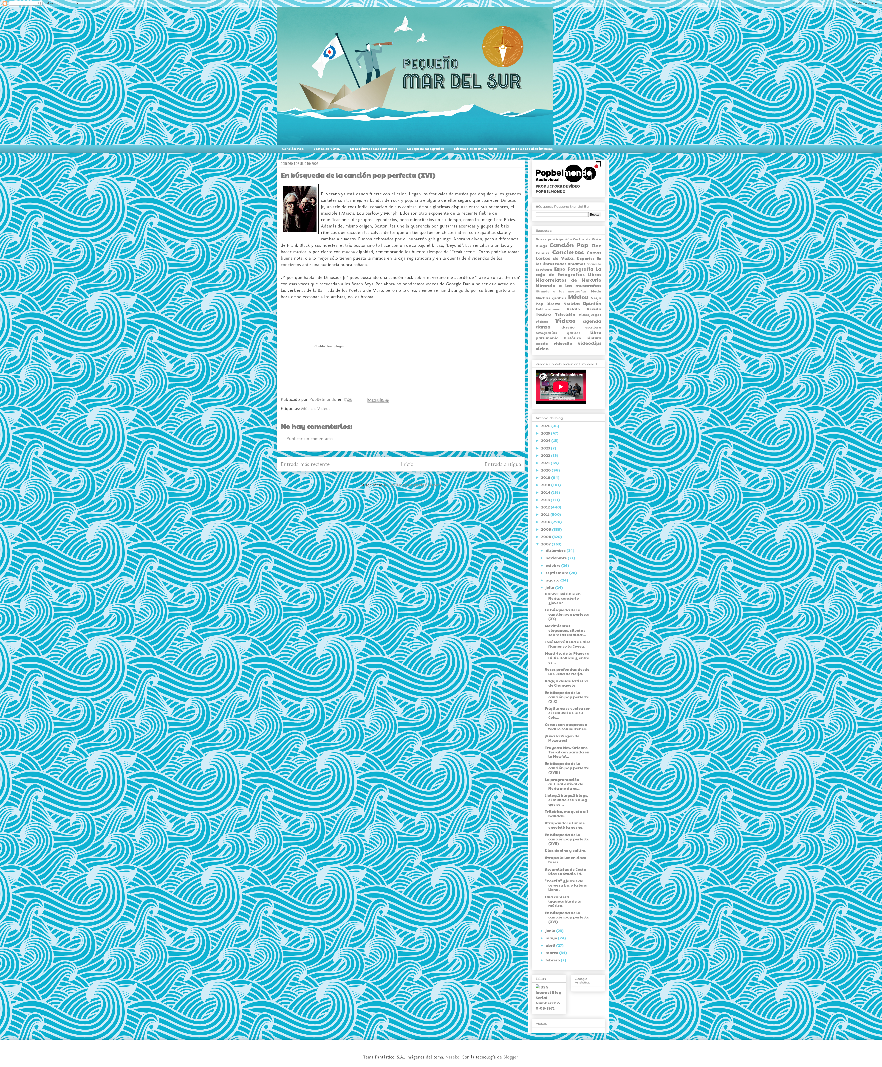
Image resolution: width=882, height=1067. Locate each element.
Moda (596, 291)
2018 (546, 484)
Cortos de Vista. (327, 148)
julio (550, 587)
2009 (546, 529)
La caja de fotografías (425, 148)
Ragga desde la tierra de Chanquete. (566, 683)
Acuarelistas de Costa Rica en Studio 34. (565, 871)
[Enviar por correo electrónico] (369, 400)
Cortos (594, 253)
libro (595, 332)
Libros (594, 274)
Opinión (592, 303)
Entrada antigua (503, 464)
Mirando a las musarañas (475, 148)
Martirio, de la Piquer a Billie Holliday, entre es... (567, 658)
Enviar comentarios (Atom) (414, 485)
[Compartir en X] (378, 400)
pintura (593, 337)
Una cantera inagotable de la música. (563, 901)
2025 (546, 433)
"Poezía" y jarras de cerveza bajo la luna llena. (566, 885)
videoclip (563, 343)
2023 (546, 448)
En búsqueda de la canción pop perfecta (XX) (567, 614)
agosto (553, 580)
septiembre (557, 572)
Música (308, 408)
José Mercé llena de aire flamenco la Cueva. (568, 644)
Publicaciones (548, 309)
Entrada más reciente (305, 464)
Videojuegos (590, 314)
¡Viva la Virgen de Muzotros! (562, 738)
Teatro (543, 314)
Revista (594, 309)
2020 (546, 470)
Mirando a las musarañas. (561, 291)
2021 (546, 462)
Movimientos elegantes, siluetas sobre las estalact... (565, 630)
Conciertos (568, 252)
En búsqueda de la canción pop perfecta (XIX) (567, 697)
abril (551, 945)
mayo (552, 938)
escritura (593, 327)
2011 (545, 514)
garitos (573, 332)
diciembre (556, 550)
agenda (592, 321)
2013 (546, 499)
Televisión (565, 314)
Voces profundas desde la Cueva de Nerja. (567, 671)
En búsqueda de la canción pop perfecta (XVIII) (567, 768)
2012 (546, 507)
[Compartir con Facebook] (382, 400)
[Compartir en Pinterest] (387, 400)
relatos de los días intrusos (530, 148)
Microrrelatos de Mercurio (568, 280)
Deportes (585, 258)
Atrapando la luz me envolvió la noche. (565, 825)
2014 (546, 492)
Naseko (452, 1057)
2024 (546, 440)
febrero (553, 960)
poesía (542, 343)
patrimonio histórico (558, 337)
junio (551, 930)
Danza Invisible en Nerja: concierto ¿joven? (563, 598)
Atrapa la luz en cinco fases (565, 860)
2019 (546, 477)
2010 (546, 521)
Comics (542, 253)
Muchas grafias (551, 297)
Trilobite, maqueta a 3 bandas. (566, 813)
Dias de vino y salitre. (565, 850)
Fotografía (581, 269)
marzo (552, 952)
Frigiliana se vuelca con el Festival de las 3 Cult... (568, 713)
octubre (553, 565)
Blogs (541, 245)
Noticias (571, 303)
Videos (542, 321)
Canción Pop (293, 148)
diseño (568, 327)
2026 (546, 425)
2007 (546, 544)
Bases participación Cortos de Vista (568, 239)
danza (543, 327)
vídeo (542, 348)
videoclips (589, 343)
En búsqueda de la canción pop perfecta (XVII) (567, 839)
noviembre (557, 557)
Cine (596, 245)
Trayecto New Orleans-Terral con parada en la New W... (567, 752)
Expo (559, 269)
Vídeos (323, 408)
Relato (573, 309)
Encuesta (593, 264)
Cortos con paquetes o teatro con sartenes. (566, 726)
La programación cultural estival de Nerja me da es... (564, 784)
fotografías (546, 332)
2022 (546, 455)
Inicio (407, 464)
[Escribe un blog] (374, 400)
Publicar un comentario (309, 438)
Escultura (544, 269)
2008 (546, 536)
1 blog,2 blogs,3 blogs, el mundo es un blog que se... (566, 800)
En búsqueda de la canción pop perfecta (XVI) (567, 917)
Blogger (510, 1057)
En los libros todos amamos (373, 148)
